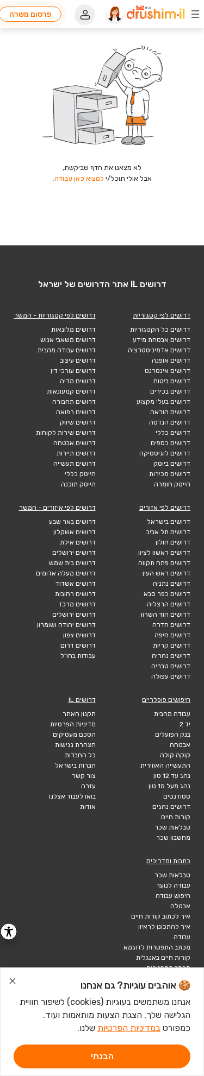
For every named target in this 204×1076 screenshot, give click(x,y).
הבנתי (102, 1056)
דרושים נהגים (171, 807)
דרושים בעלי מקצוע (163, 402)
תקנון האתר (79, 714)
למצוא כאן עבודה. (78, 178)
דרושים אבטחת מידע (161, 340)
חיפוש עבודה (173, 896)
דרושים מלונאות (73, 329)
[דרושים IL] (156, 14)
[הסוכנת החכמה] (115, 14)
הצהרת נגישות (75, 745)
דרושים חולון (173, 542)
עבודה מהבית (172, 714)
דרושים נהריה (171, 656)
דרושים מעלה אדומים (66, 573)
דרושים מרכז (77, 604)
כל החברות (80, 755)
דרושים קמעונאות (71, 391)
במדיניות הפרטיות (128, 1028)
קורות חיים (175, 817)
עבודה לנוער (173, 885)
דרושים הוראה (170, 412)
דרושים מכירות (169, 474)
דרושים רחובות (75, 594)
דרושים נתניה (171, 583)
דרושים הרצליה (168, 604)
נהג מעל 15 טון (169, 786)
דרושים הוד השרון (165, 614)
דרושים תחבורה (74, 402)
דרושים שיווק (78, 422)
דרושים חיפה (172, 635)
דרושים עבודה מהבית (67, 350)
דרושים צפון (79, 635)
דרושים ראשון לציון (164, 552)
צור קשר (84, 776)
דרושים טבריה (170, 666)
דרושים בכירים (170, 391)
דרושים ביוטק (171, 463)
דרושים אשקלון (74, 532)
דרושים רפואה (76, 412)
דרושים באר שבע (72, 522)
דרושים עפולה (170, 676)
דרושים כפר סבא (167, 594)
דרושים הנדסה (169, 422)
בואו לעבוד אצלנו (72, 796)
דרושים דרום (78, 645)
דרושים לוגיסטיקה (164, 453)
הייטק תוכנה (78, 484)
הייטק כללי (80, 474)
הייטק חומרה (172, 484)
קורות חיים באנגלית (163, 957)
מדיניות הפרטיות (73, 724)
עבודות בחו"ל (78, 656)
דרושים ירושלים (74, 552)
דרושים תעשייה (74, 463)
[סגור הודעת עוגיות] (12, 982)
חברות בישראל (75, 765)
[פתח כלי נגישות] (8, 931)
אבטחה (180, 745)
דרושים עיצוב (78, 360)
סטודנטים (176, 796)
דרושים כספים (170, 443)
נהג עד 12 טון (171, 776)
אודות (88, 807)
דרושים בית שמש (72, 563)
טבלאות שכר (172, 827)
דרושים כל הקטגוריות (160, 329)
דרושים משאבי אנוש (68, 340)
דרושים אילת (78, 542)
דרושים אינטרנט (167, 371)
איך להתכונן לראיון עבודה (164, 932)
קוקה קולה (175, 755)
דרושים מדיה (78, 381)
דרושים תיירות (76, 453)
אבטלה (180, 906)
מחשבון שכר (173, 837)
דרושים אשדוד (75, 583)
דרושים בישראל (168, 522)
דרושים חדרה (171, 625)
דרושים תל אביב (168, 532)
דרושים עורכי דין (73, 371)
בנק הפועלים (172, 734)
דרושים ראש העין (166, 573)
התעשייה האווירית (165, 765)
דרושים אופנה (171, 360)
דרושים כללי (173, 432)
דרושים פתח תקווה (164, 563)
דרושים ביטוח (171, 381)
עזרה (88, 786)
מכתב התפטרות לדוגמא (156, 947)
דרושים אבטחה (74, 443)
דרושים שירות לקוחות (66, 432)
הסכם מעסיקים (74, 734)
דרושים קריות (171, 645)
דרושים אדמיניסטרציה (159, 350)
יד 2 (185, 724)
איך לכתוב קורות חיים (160, 916)
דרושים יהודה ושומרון (66, 625)
